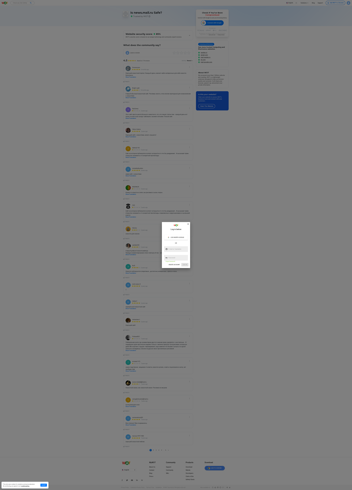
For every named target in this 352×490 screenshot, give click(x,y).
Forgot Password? (170, 261)
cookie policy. (25, 486)
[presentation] (176, 245)
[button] (174, 264)
